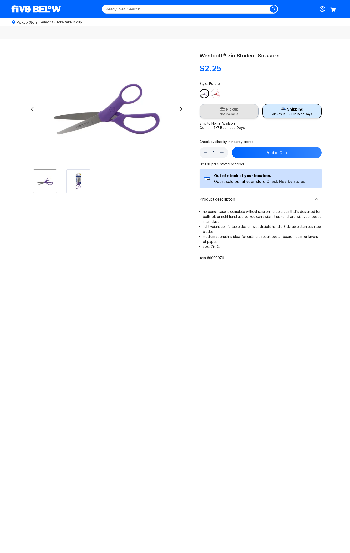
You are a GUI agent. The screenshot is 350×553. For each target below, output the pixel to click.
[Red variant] (215, 93)
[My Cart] (333, 9)
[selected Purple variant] (204, 93)
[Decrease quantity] (205, 153)
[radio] (229, 111)
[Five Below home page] (36, 9)
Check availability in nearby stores (226, 142)
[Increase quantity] (222, 153)
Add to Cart (276, 152)
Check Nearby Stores (285, 181)
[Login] (322, 9)
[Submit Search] (273, 9)
